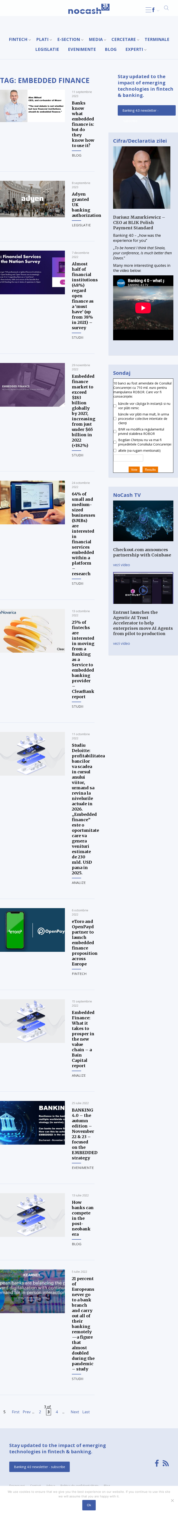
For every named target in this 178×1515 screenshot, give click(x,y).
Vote (134, 469)
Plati (42, 39)
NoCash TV (127, 494)
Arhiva (50, 1486)
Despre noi (17, 1486)
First (15, 1411)
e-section (68, 39)
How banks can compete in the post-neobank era (83, 1218)
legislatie (47, 49)
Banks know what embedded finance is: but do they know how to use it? (83, 124)
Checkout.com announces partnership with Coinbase (142, 552)
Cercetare (123, 39)
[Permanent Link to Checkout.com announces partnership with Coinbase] (143, 544)
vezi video (121, 564)
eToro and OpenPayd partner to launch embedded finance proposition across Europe (85, 943)
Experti (134, 49)
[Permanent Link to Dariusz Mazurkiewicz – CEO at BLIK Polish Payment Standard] (141, 212)
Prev (27, 1411)
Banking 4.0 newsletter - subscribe (140, 112)
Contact (35, 1486)
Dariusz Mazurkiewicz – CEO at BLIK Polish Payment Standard (139, 222)
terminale (157, 39)
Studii (77, 337)
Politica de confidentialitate (79, 1486)
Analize (79, 882)
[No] (172, 1500)
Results (150, 469)
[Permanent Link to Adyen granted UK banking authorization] (32, 215)
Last (86, 1411)
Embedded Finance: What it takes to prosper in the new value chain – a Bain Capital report (83, 1039)
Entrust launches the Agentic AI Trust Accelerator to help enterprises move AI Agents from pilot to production (143, 623)
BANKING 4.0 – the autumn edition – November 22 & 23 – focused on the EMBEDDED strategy (85, 1134)
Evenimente (82, 49)
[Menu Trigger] (148, 9)
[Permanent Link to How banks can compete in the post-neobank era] (32, 1235)
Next (75, 1411)
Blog (111, 49)
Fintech (18, 39)
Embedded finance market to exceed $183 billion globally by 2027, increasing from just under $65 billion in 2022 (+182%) (83, 411)
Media (96, 39)
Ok (89, 1505)
